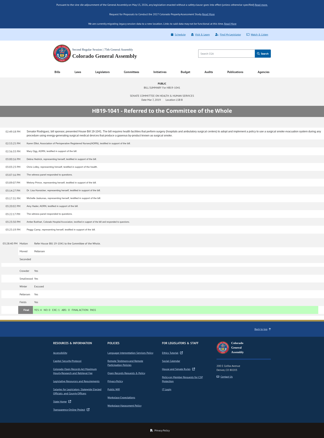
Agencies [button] (263, 72)
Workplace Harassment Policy (124, 405)
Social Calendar (171, 361)
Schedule (180, 34)
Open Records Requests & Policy (126, 373)
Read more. (261, 4)
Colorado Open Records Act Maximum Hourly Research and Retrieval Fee (75, 371)
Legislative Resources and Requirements (76, 381)
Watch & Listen (259, 34)
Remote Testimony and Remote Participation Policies (125, 363)
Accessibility (60, 352)
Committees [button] (131, 72)
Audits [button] (209, 72)
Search (264, 53)
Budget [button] (185, 72)
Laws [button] (78, 72)
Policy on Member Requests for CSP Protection (182, 379)
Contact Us (227, 376)
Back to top (260, 329)
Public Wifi (113, 389)
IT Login (166, 389)
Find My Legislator (230, 34)
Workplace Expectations (121, 397)
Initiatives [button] (159, 72)
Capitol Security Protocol (67, 361)
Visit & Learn (202, 34)
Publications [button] (235, 72)
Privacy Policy (115, 381)
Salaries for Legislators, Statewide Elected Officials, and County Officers (77, 391)
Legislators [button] (102, 72)
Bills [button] (57, 72)
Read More (208, 14)
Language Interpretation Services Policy (130, 352)
